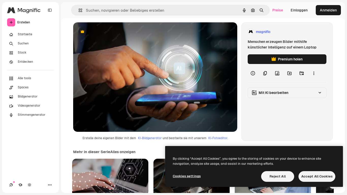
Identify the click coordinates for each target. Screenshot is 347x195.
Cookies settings (187, 176)
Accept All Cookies (317, 176)
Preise (277, 10)
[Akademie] (20, 185)
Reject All (278, 176)
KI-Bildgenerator (150, 138)
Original (106, 31)
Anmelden (328, 10)
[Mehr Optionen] (314, 73)
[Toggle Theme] (29, 185)
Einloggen (299, 10)
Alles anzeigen (122, 152)
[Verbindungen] (11, 185)
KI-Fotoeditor (217, 138)
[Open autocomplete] (78, 10)
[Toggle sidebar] (50, 10)
